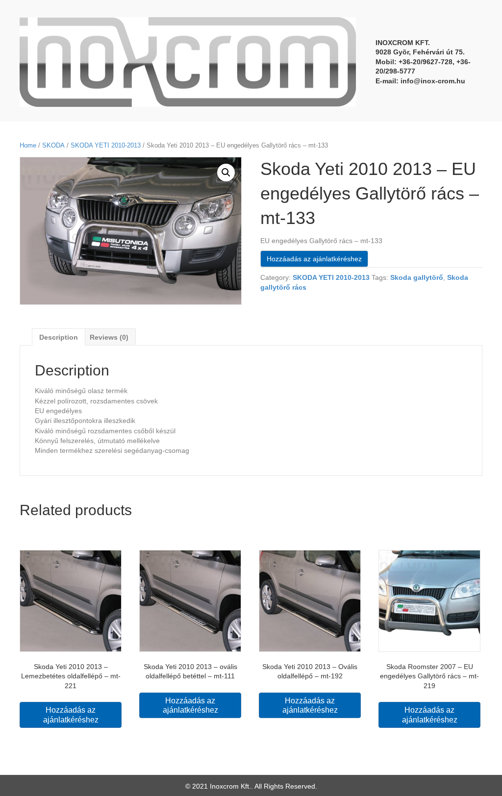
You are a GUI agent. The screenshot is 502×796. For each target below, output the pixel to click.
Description (58, 337)
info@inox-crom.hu (433, 81)
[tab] (58, 337)
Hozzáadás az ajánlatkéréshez (314, 259)
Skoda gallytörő (416, 277)
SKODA (53, 145)
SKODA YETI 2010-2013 (106, 145)
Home (28, 145)
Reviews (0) (109, 337)
